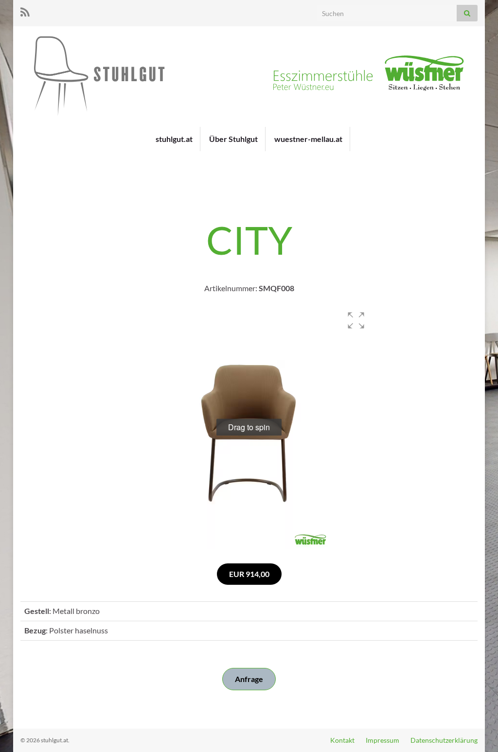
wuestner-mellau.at (308, 138)
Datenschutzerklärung (444, 740)
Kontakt (342, 740)
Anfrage (249, 678)
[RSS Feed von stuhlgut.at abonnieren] (25, 10)
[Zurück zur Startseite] (249, 76)
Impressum (382, 740)
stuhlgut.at (174, 138)
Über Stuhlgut (233, 138)
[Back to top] (476, 730)
